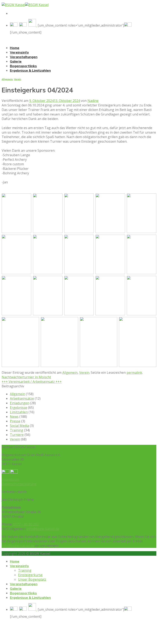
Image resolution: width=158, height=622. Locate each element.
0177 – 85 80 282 (26, 524)
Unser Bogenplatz (32, 579)
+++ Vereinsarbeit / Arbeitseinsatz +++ (32, 381)
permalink (134, 372)
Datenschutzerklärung (19, 484)
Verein (17, 79)
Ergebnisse (18, 407)
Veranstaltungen (23, 57)
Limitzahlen (19, 412)
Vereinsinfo (19, 52)
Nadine (93, 100)
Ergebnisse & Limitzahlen (30, 70)
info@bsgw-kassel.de (43, 528)
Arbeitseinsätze (22, 398)
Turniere (17, 434)
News (14, 416)
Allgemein (7, 79)
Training (16, 430)
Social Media (19, 425)
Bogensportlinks (23, 66)
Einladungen (19, 403)
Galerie (16, 61)
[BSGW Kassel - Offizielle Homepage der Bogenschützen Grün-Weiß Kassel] (25, 4)
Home (14, 48)
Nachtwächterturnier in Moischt (26, 377)
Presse (15, 421)
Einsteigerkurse (30, 575)
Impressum (10, 479)
